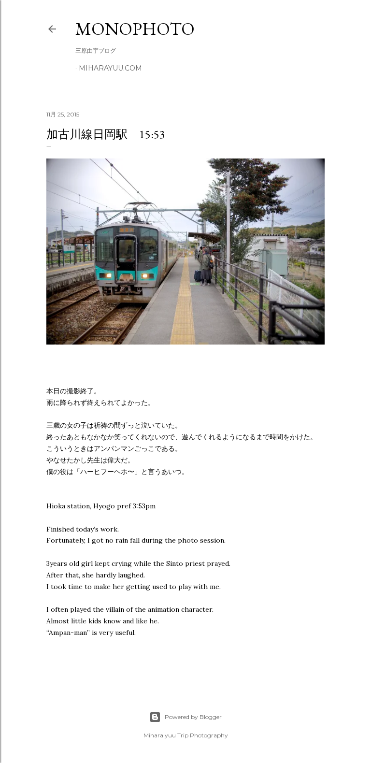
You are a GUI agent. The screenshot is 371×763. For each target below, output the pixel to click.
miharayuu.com (110, 68)
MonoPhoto (135, 28)
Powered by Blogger (193, 716)
